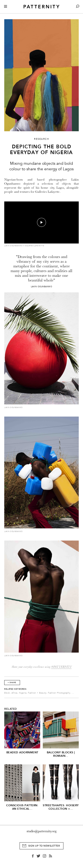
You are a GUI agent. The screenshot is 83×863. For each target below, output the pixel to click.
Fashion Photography (59, 693)
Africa (14, 693)
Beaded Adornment (22, 752)
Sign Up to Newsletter (44, 845)
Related (10, 709)
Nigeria (23, 693)
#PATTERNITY (61, 667)
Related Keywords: (15, 689)
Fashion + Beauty (37, 693)
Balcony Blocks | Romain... (61, 754)
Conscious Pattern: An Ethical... (22, 807)
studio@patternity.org (42, 831)
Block (7, 693)
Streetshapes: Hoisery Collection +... (61, 807)
